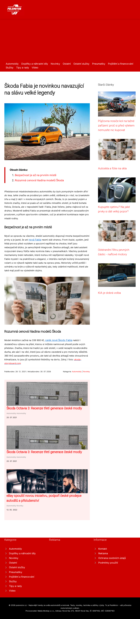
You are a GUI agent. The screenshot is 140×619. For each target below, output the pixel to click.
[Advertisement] (70, 41)
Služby (9, 67)
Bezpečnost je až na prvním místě (35, 175)
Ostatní (67, 63)
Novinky (55, 63)
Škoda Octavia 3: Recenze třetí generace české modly (44, 408)
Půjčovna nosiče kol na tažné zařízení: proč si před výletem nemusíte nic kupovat (116, 125)
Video (35, 67)
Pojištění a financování (120, 63)
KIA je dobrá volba (109, 292)
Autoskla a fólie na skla (112, 168)
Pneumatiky (98, 63)
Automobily (12, 63)
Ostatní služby (81, 63)
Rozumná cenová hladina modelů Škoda (39, 180)
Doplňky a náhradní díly (34, 63)
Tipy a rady (22, 67)
